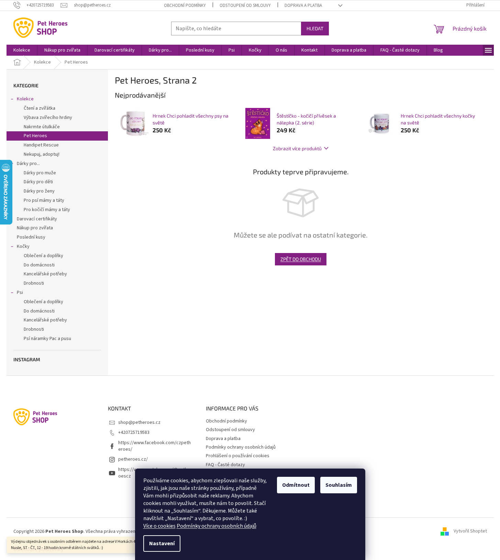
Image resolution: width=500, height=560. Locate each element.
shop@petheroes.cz (139, 422)
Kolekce (25, 99)
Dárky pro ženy (39, 191)
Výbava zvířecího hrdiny (48, 117)
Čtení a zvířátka (39, 108)
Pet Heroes (35, 135)
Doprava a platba (303, 5)
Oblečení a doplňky (43, 255)
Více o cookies (159, 526)
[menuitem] (22, 50)
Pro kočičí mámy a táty (47, 209)
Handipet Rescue (41, 145)
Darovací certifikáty (37, 219)
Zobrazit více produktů (297, 148)
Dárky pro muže (40, 172)
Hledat (315, 28)
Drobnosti (34, 283)
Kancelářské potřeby (45, 274)
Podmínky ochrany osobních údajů (216, 526)
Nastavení (162, 543)
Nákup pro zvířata (35, 227)
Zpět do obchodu (300, 259)
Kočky (23, 246)
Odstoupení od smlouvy (245, 5)
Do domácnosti (39, 265)
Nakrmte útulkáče (42, 126)
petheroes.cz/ (133, 459)
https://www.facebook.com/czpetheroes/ (154, 446)
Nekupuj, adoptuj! (41, 154)
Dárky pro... (28, 163)
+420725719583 (133, 432)
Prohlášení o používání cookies (237, 455)
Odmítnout (296, 485)
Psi (20, 292)
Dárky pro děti (38, 181)
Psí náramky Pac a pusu (47, 338)
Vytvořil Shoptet (470, 531)
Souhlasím (338, 485)
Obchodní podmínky (185, 5)
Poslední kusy (31, 237)
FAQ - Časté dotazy (225, 464)
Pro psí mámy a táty (44, 200)
